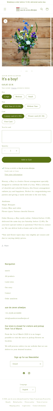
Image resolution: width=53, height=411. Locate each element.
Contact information (39, 405)
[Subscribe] (40, 364)
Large (6, 97)
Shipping (14, 88)
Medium (19, 97)
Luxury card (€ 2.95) (13, 116)
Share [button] (6, 246)
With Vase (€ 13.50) (12, 106)
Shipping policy (14, 405)
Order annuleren (11, 299)
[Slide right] (32, 71)
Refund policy (17, 402)
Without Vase (32, 106)
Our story (8, 287)
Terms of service (42, 402)
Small (30, 97)
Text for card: (6, 127)
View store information (13, 175)
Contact (8, 293)
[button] (5, 9)
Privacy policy (29, 402)
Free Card (8, 122)
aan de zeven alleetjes (15, 399)
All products (9, 276)
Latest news (9, 282)
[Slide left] (21, 71)
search (7, 271)
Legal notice (26, 405)
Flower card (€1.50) (36, 116)
